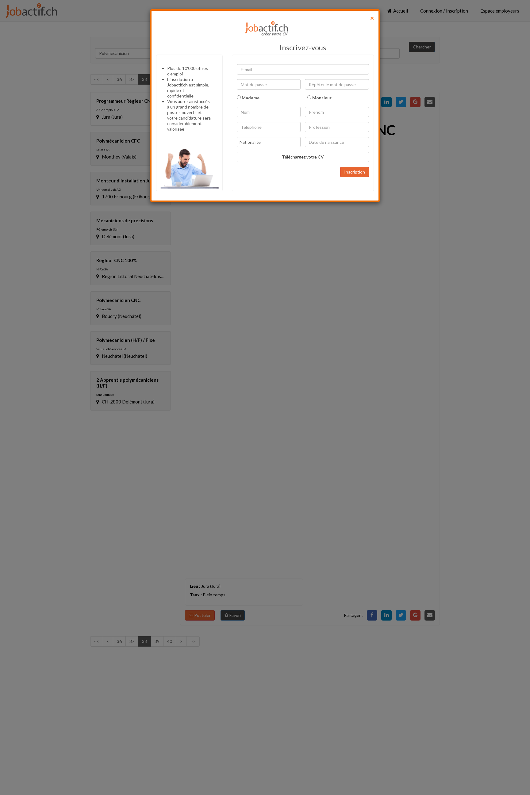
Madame (250, 97)
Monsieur (321, 97)
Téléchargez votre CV (303, 156)
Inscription (354, 171)
